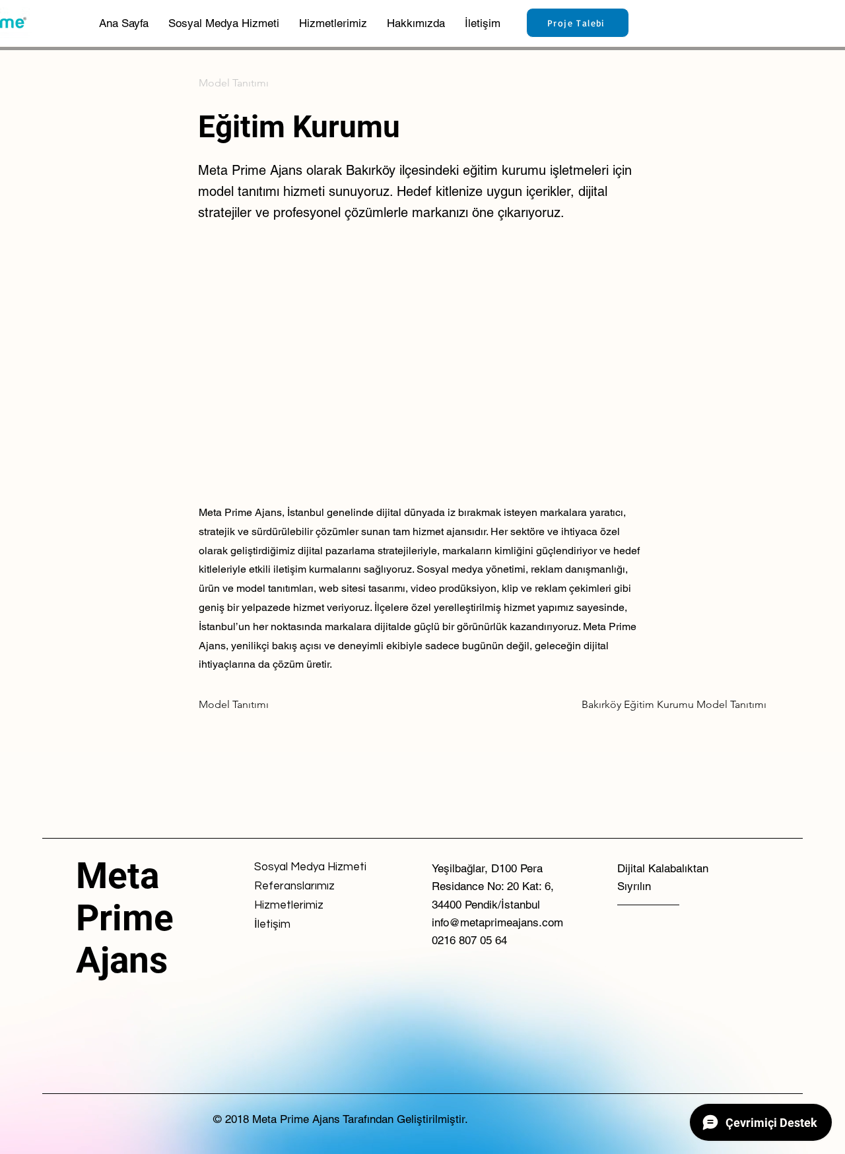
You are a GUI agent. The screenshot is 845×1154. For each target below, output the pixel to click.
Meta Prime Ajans (125, 917)
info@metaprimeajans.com (497, 922)
